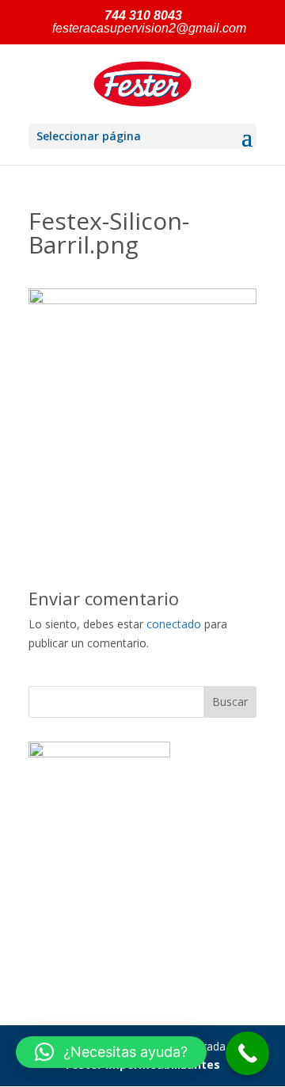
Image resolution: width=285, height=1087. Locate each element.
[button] (111, 1052)
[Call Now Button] (247, 1053)
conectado (173, 623)
